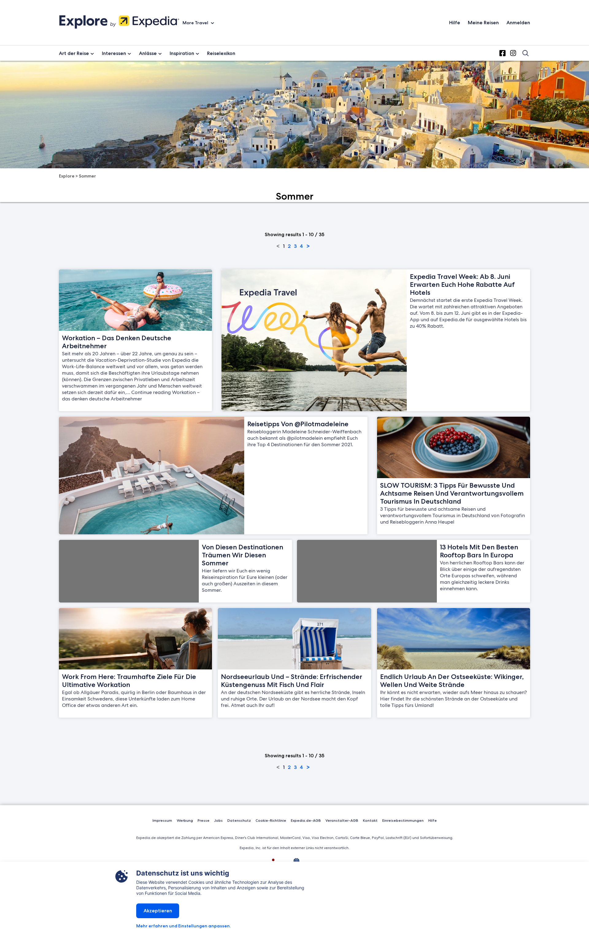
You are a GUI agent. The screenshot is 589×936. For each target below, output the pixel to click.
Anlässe (148, 53)
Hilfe (454, 22)
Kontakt (370, 820)
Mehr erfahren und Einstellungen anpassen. (183, 926)
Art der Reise (74, 53)
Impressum (162, 820)
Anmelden (518, 22)
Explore (67, 176)
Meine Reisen (483, 22)
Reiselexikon (221, 53)
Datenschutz (239, 820)
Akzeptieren (158, 911)
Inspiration (182, 53)
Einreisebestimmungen (403, 820)
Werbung (185, 820)
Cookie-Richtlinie (271, 820)
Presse (204, 820)
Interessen (114, 53)
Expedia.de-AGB (306, 820)
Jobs (218, 820)
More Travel (196, 22)
